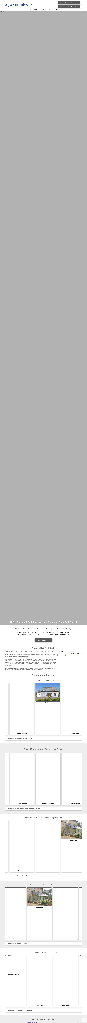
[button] (35, 10)
